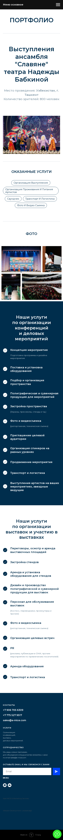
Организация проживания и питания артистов (29, 191)
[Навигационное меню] (58, 4)
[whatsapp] (5, 785)
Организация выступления (31, 182)
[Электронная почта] (9, 785)
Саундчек (13, 198)
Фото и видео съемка (31, 205)
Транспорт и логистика (40, 198)
